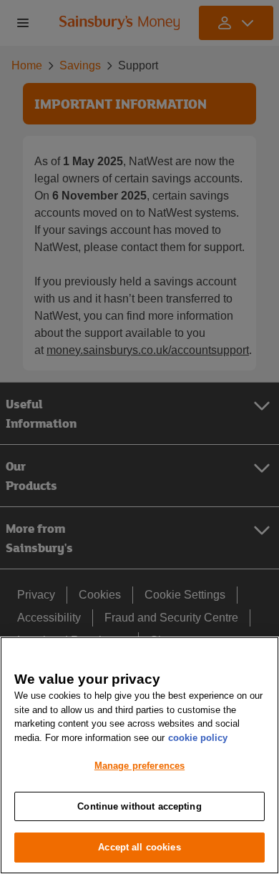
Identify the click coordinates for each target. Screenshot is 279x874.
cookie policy (197, 737)
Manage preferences (139, 765)
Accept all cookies (139, 847)
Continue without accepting (139, 806)
